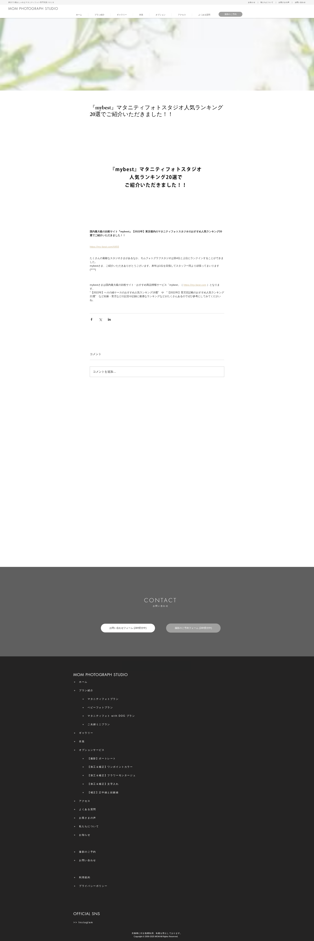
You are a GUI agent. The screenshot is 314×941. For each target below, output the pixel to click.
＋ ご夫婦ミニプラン (96, 724)
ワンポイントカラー (120, 766)
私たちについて (267, 2)
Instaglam (85, 922)
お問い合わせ (300, 2)
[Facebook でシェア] (91, 319)
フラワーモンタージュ (121, 775)
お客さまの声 (284, 2)
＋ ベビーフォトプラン (97, 707)
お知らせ (251, 2)
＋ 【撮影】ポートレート (99, 758)
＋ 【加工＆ (90, 784)
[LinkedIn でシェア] (109, 319)
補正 (101, 766)
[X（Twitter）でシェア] (100, 319)
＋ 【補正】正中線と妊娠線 (100, 792)
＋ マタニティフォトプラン (100, 699)
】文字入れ (112, 784)
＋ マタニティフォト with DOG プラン (108, 715)
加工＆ (94, 766)
